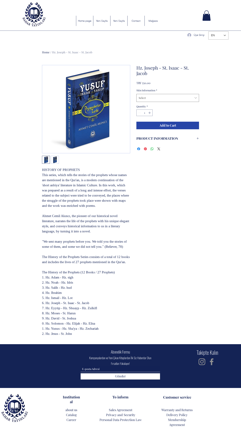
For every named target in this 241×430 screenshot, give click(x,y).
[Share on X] (159, 149)
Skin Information (146, 90)
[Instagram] (201, 361)
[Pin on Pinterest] (145, 149)
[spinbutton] (144, 113)
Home (46, 52)
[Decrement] (139, 113)
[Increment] (150, 113)
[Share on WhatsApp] (152, 149)
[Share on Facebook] (139, 149)
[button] (206, 15)
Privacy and (114, 415)
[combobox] (167, 98)
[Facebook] (211, 361)
